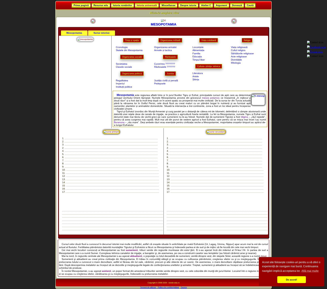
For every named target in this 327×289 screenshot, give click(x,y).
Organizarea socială (132, 57)
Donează (237, 5)
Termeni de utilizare (148, 287)
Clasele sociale (124, 66)
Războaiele (170, 57)
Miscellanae (168, 5)
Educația (197, 56)
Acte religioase (239, 56)
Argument (221, 5)
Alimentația (198, 50)
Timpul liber (198, 59)
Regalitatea (122, 80)
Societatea (121, 63)
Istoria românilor (122, 5)
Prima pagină (81, 5)
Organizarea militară (170, 40)
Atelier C (206, 5)
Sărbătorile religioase (242, 53)
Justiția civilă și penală (166, 80)
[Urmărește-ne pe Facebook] (317, 46)
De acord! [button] (291, 279)
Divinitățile (236, 59)
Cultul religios (238, 50)
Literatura (197, 73)
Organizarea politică (132, 73)
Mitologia (236, 62)
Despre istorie (188, 5)
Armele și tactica (163, 50)
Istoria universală (147, 5)
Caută (250, 5)
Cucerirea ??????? (164, 63)
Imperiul (120, 83)
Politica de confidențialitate (168, 287)
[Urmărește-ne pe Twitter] (315, 51)
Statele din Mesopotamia (129, 50)
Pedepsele (160, 83)
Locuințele (198, 47)
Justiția (170, 73)
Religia (247, 40)
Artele (195, 76)
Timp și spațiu (132, 40)
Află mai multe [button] (310, 270)
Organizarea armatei (165, 47)
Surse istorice (102, 32)
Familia (196, 53)
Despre (184, 287)
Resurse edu (101, 5)
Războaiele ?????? (164, 66)
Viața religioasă (239, 47)
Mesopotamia (74, 32)
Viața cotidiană (208, 40)
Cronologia (122, 47)
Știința (195, 79)
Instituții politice (124, 86)
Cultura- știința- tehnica (208, 66)
